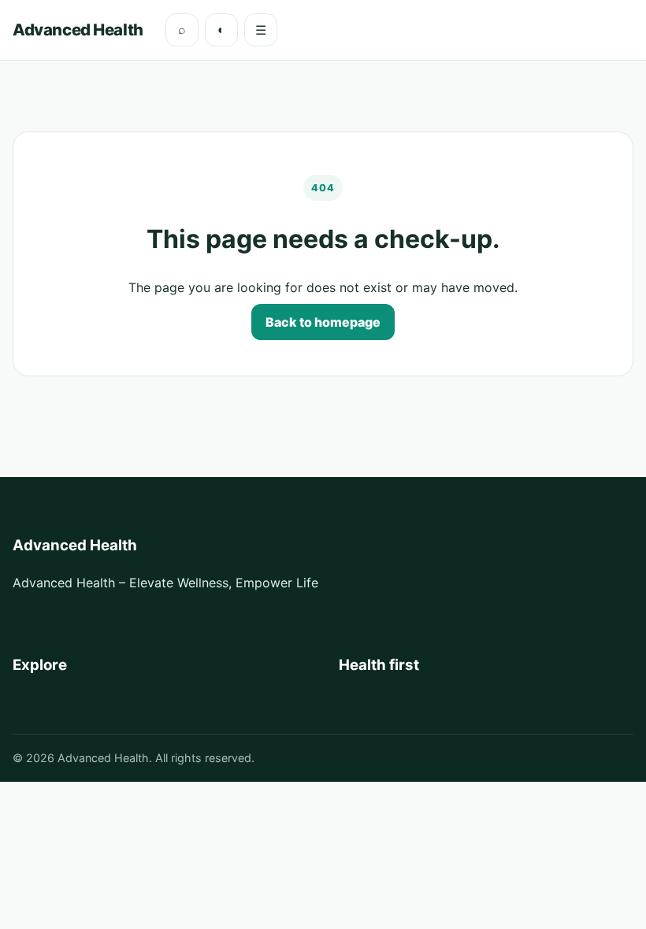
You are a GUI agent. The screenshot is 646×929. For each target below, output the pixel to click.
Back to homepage (323, 322)
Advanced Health (78, 29)
